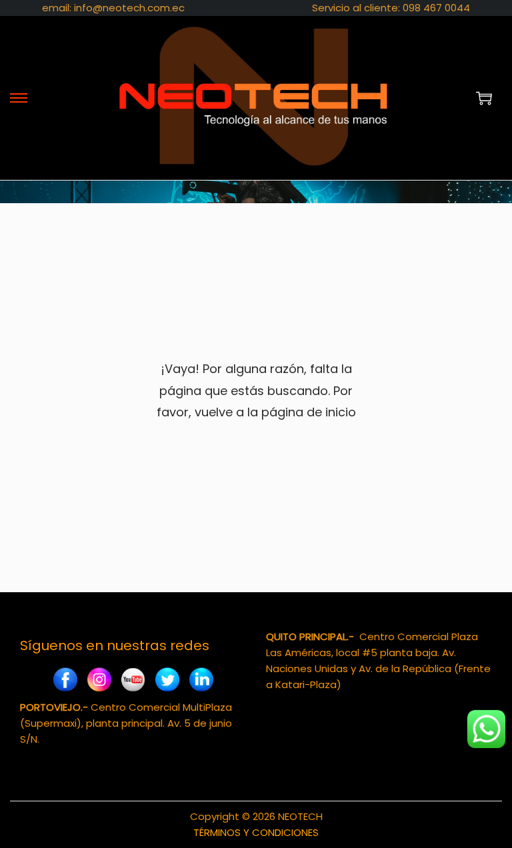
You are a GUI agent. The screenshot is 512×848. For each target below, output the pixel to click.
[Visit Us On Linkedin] (201, 682)
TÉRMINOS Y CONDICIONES (256, 832)
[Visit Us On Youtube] (133, 682)
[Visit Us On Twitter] (167, 682)
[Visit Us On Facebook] (65, 682)
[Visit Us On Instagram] (99, 682)
